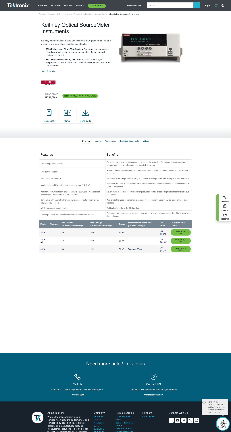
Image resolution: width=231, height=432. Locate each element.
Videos (146, 140)
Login (207, 5)
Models (98, 140)
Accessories (110, 140)
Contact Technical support (124, 424)
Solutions (55, 5)
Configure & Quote (180, 232)
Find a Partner (149, 417)
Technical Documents (129, 140)
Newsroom (99, 423)
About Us (98, 417)
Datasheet (49, 120)
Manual (67, 120)
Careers (97, 420)
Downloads (85, 120)
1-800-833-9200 (134, 5)
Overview (86, 140)
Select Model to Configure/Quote (80, 96)
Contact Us (121, 420)
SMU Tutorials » (49, 71)
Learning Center (123, 428)
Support (80, 5)
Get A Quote (97, 6)
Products (42, 5)
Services (68, 5)
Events (97, 426)
